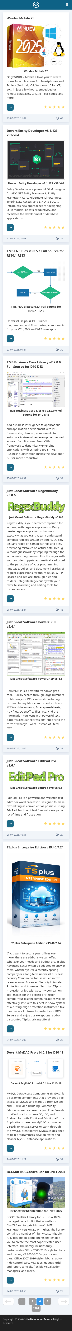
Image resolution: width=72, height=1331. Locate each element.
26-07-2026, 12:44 (16, 609)
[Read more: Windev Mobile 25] (10, 107)
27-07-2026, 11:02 (16, 118)
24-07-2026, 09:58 (16, 1291)
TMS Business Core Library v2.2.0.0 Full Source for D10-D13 (34, 364)
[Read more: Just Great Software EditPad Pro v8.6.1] (10, 823)
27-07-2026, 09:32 (16, 478)
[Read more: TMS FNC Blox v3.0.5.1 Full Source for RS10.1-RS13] (10, 338)
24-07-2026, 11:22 (16, 1159)
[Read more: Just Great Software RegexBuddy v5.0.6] (10, 598)
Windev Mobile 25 (20, 18)
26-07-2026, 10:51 (16, 834)
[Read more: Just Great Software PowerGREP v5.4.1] (10, 737)
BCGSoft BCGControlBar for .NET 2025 (36, 1172)
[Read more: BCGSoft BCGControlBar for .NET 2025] (10, 1280)
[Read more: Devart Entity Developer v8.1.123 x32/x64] (10, 227)
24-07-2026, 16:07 (16, 1039)
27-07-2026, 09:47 (16, 349)
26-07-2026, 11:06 (16, 748)
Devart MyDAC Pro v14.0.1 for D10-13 (35, 1052)
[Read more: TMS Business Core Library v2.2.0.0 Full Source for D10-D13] (10, 467)
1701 (36, 1308)
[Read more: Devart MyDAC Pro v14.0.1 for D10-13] (10, 1148)
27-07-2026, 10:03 (16, 238)
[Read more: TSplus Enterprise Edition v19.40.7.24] (10, 1028)
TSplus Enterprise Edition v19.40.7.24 (35, 847)
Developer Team (40, 1319)
